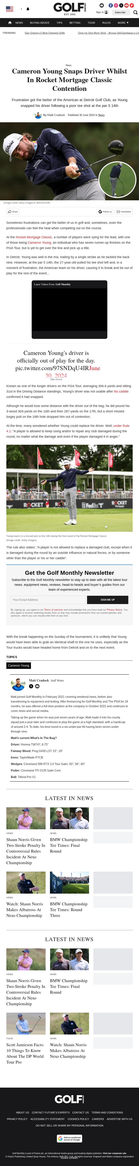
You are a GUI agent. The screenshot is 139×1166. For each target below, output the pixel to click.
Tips (59, 22)
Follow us (107, 212)
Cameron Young (39, 242)
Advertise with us (119, 1119)
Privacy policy (17, 1119)
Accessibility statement (47, 1119)
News (19, 22)
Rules (106, 22)
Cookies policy (78, 1119)
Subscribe (120, 12)
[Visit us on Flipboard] (132, 5)
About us (22, 1112)
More (122, 22)
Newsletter (126, 212)
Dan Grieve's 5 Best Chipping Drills (45, 32)
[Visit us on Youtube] (126, 5)
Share (15, 212)
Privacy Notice (114, 609)
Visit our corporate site (114, 1153)
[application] (70, 309)
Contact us (80, 1112)
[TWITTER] (32, 686)
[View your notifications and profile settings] (27, 9)
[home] (10, 23)
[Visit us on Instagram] (116, 5)
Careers (98, 1119)
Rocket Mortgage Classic (34, 237)
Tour (91, 22)
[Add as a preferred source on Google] (69, 1139)
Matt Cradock (56, 115)
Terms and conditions (107, 1112)
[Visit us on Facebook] (111, 5)
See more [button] (56, 379)
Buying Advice (39, 22)
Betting (75, 22)
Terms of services (54, 609)
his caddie (121, 391)
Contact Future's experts (51, 1112)
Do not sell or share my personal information (69, 1125)
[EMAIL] (38, 686)
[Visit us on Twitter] (121, 5)
